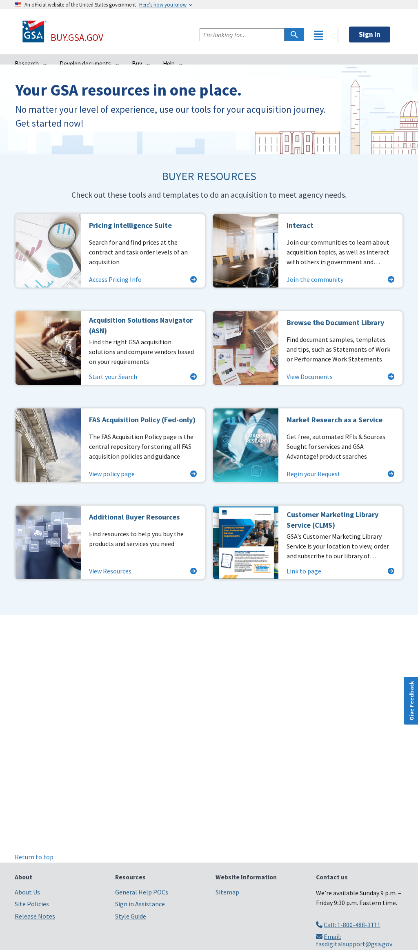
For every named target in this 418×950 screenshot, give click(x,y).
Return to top (34, 857)
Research (27, 63)
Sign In (369, 34)
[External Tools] (319, 35)
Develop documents (86, 63)
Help (169, 63)
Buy (137, 63)
